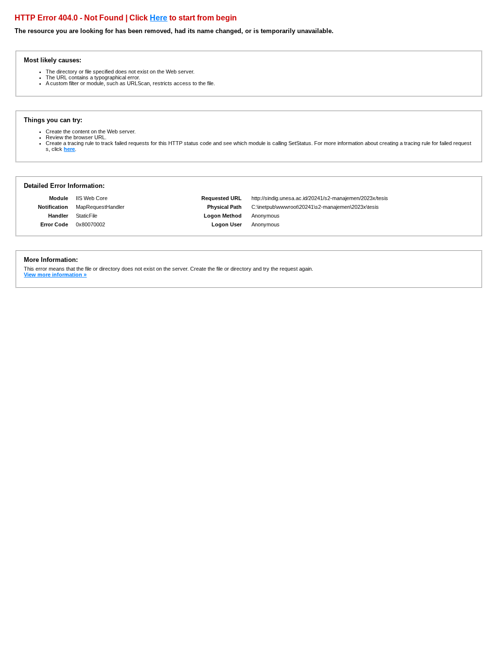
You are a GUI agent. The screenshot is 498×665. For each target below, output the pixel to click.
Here (158, 18)
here (69, 149)
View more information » (55, 274)
